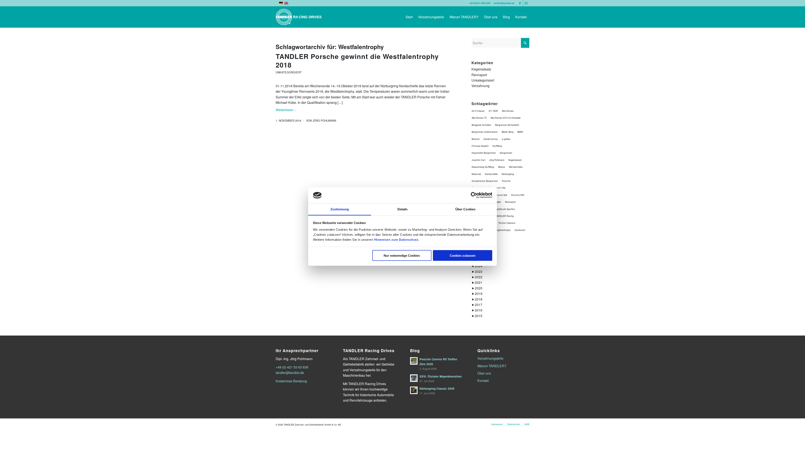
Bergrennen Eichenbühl (507, 124)
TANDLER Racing (504, 215)
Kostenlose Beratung (291, 381)
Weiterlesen (284, 109)
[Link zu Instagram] (526, 3)
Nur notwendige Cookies (402, 255)
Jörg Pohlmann (324, 120)
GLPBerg (497, 145)
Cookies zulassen (462, 255)
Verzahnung (480, 85)
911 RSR (493, 110)
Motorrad (476, 174)
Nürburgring (508, 174)
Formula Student (480, 145)
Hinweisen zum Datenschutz (396, 239)
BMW (520, 131)
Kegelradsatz (481, 69)
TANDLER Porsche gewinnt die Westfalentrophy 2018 (357, 60)
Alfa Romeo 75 (479, 117)
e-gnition (506, 139)
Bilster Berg (507, 131)
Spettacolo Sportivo (505, 209)
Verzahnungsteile (490, 358)
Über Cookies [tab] (465, 209)
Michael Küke (516, 166)
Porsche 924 (500, 195)
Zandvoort (520, 230)
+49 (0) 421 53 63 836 (292, 367)
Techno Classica (506, 222)
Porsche (506, 180)
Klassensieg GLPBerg (483, 166)
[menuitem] (409, 17)
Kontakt (483, 380)
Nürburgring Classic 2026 (436, 389)
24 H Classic (478, 110)
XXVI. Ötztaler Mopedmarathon (440, 376)
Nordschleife (491, 174)
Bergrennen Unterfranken (485, 131)
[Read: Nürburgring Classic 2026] (414, 390)
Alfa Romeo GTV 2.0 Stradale (506, 117)
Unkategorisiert (289, 72)
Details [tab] (402, 209)
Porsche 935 (517, 195)
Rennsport (479, 74)
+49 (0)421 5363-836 (479, 3)
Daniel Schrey (491, 139)
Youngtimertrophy (502, 230)
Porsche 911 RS (497, 187)
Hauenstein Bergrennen (484, 152)
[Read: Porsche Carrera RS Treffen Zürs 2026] (414, 361)
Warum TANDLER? (491, 365)
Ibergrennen (506, 152)
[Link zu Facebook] (520, 3)
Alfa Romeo (508, 110)
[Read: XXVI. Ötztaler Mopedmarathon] (414, 378)
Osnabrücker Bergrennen (485, 180)
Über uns (484, 373)
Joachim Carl (478, 159)
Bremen (476, 139)
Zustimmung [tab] (339, 209)
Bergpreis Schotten (481, 124)
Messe (501, 166)
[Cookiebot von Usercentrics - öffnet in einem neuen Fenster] (474, 195)
